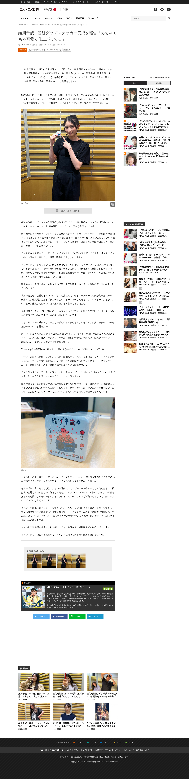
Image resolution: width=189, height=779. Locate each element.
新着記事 (80, 18)
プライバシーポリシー (113, 750)
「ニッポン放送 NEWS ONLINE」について (56, 750)
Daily (135, 83)
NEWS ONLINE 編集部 (29, 45)
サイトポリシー (88, 750)
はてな (95, 616)
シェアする (59, 616)
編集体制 (99, 750)
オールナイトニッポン (81, 2)
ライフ (69, 18)
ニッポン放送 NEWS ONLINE (49, 9)
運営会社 (77, 750)
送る (77, 616)
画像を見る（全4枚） (71, 211)
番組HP (108, 588)
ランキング (93, 18)
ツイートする (41, 616)
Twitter (162, 9)
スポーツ (48, 18)
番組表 (37, 2)
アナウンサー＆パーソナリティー (56, 2)
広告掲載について (143, 750)
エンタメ (24, 18)
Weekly (159, 83)
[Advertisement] (147, 49)
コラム (59, 18)
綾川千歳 (67, 50)
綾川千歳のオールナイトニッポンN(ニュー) (45, 50)
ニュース (36, 18)
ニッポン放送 (25, 2)
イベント (117, 2)
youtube (169, 9)
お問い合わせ (129, 750)
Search (169, 18)
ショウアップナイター (102, 2)
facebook (155, 9)
